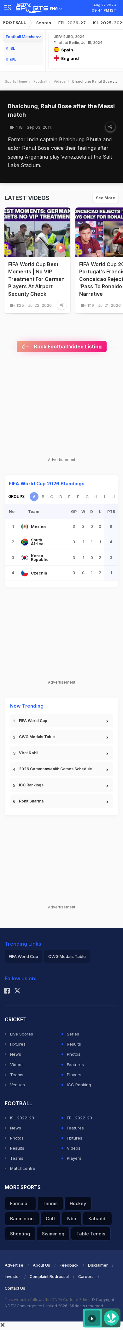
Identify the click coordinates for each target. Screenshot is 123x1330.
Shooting (20, 1233)
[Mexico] (24, 526)
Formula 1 (20, 1203)
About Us (41, 1265)
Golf (50, 1218)
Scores (43, 22)
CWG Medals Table (37, 736)
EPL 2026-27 (72, 22)
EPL (12, 59)
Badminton (22, 1218)
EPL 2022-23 (79, 1117)
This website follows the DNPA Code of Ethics (48, 1299)
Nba (71, 1218)
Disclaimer (98, 1265)
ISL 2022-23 (22, 1117)
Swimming (53, 1233)
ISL (12, 48)
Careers (86, 1276)
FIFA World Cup (33, 720)
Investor (12, 1276)
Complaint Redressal (49, 1276)
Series (73, 1033)
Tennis (50, 1203)
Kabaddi (97, 1218)
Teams (16, 1074)
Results (74, 1044)
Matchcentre (22, 1168)
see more (105, 197)
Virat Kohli (28, 752)
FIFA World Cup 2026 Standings (47, 484)
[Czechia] (24, 572)
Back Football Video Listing (67, 346)
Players (74, 1074)
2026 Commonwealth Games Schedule (55, 769)
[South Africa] (24, 542)
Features (75, 1064)
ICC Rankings (31, 785)
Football (14, 22)
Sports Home (16, 81)
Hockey (78, 1203)
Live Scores (21, 1033)
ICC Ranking (79, 1084)
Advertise (14, 1265)
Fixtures (18, 1044)
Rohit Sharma (31, 801)
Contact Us (15, 1288)
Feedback (69, 1265)
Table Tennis (90, 1233)
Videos (60, 81)
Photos (73, 1054)
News (15, 1054)
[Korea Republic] (24, 557)
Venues (17, 1084)
